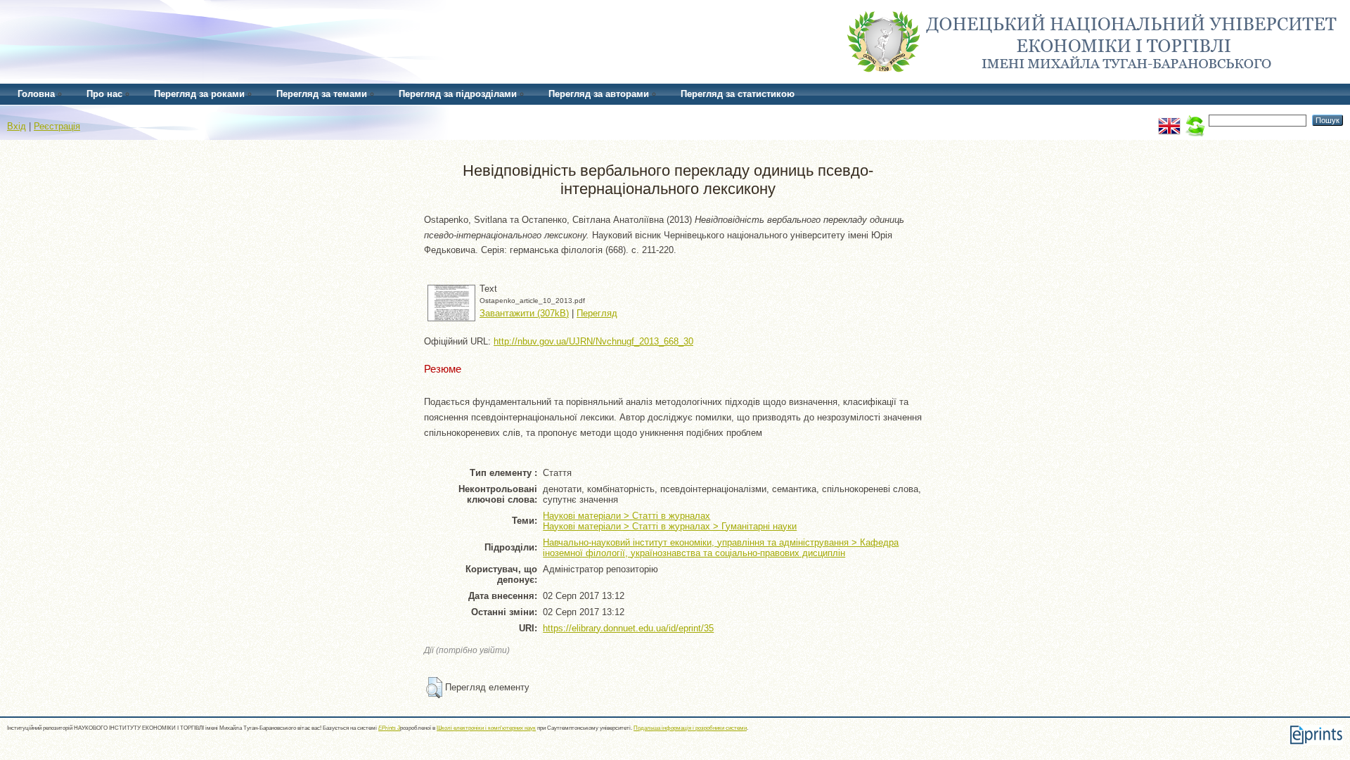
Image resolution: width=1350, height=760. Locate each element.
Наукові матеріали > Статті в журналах (626, 515)
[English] (1169, 120)
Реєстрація (57, 126)
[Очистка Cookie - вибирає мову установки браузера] (1194, 120)
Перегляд (597, 313)
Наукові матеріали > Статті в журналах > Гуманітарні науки (670, 526)
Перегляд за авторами (598, 94)
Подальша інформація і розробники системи (690, 728)
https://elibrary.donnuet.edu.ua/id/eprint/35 (628, 628)
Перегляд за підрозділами (458, 94)
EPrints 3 (389, 728)
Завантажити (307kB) (524, 313)
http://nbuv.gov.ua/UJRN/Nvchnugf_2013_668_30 (593, 341)
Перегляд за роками (199, 94)
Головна (36, 94)
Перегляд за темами (321, 94)
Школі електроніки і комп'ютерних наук (486, 728)
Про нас (104, 94)
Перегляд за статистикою (738, 94)
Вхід (16, 126)
